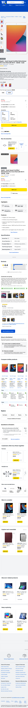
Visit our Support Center (20, 666)
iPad (5, 17)
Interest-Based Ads (16, 701)
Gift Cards (3, 678)
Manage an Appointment (20, 672)
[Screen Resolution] (11, 241)
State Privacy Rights (20, 702)
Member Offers (18, 687)
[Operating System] (11, 249)
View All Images (5, 376)
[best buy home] (4, 2)
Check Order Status (5, 666)
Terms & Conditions (8, 701)
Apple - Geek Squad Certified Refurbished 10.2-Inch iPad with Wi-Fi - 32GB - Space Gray (20, 379)
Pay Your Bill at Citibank (5, 685)
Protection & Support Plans (21, 674)
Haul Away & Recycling (20, 676)
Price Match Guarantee (5, 672)
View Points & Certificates (21, 685)
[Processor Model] (10, 243)
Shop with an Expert (20, 668)
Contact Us (18, 678)
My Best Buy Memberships (21, 683)
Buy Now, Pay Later (5, 689)
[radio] (5, 116)
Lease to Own (3, 687)
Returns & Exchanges (5, 670)
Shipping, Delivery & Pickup (6, 668)
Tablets (16, 16)
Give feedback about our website (18, 697)
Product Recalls (4, 674)
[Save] (2, 128)
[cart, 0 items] (25, 2)
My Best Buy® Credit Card (6, 683)
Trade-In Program (4, 676)
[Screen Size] (8, 238)
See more (3, 387)
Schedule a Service (19, 670)
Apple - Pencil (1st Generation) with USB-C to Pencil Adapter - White (17, 453)
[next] (25, 315)
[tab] (5, 415)
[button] (4, 5)
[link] (8, 331)
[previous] (2, 315)
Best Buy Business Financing (6, 691)
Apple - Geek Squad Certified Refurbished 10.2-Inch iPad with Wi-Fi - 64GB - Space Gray (13, 379)
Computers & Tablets (10, 16)
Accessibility (3, 701)
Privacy (12, 701)
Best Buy (2, 16)
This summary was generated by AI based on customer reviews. (12, 285)
